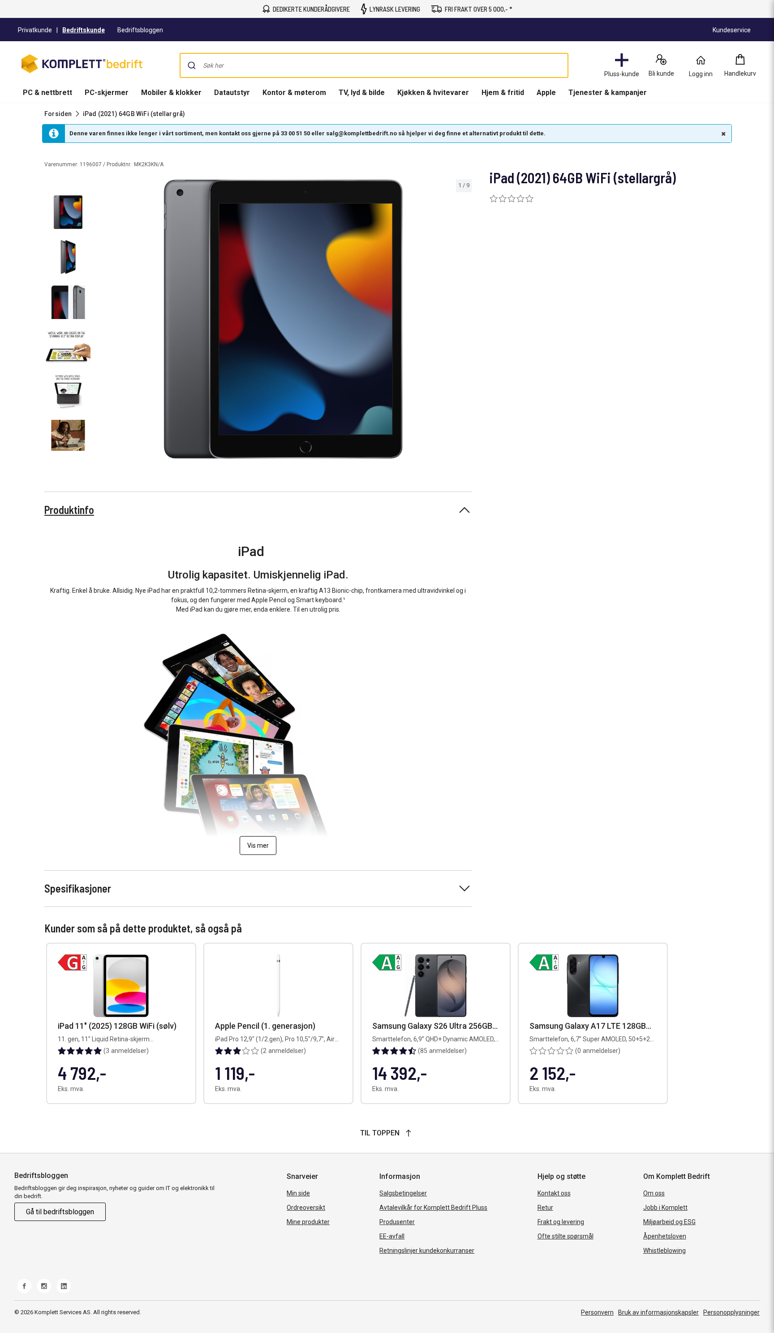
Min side (298, 1193)
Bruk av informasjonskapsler (658, 1312)
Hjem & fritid (503, 92)
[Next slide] (464, 321)
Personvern (597, 1312)
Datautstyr (232, 92)
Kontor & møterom (294, 92)
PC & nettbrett (47, 92)
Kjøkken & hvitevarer (433, 92)
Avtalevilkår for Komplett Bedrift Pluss (433, 1207)
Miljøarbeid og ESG (669, 1221)
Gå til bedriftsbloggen (60, 1212)
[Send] (192, 65)
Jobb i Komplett (665, 1207)
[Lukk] (722, 133)
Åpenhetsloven (664, 1236)
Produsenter (397, 1221)
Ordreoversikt (306, 1207)
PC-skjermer (107, 92)
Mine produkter (308, 1221)
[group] (283, 319)
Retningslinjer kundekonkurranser (426, 1250)
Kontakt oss (554, 1193)
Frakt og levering (561, 1221)
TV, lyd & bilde (362, 92)
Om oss (654, 1193)
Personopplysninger (731, 1312)
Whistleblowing (664, 1250)
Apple (546, 92)
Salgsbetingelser (403, 1193)
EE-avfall (391, 1236)
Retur (545, 1207)
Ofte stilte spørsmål (565, 1236)
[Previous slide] (102, 321)
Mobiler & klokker (171, 92)
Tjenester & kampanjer (607, 92)
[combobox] (374, 65)
